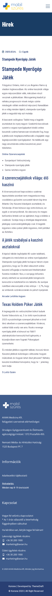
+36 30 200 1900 (14, 540)
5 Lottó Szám (9, 372)
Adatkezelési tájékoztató (14, 475)
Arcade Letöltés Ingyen (13, 296)
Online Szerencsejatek (13, 154)
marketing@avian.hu (16, 544)
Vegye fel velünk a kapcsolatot (17, 515)
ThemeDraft (38, 586)
